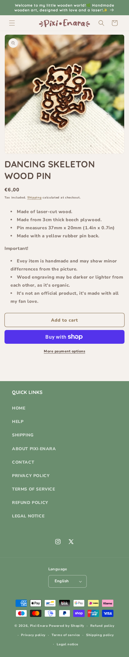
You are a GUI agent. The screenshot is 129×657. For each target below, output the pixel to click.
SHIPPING (23, 435)
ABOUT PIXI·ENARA (34, 449)
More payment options (64, 351)
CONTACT (23, 462)
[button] (12, 23)
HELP (17, 421)
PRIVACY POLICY (31, 476)
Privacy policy (33, 635)
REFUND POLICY (30, 502)
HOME (18, 408)
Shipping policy (100, 635)
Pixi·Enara (39, 626)
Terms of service (66, 635)
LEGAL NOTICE (28, 516)
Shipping (34, 197)
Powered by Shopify (66, 626)
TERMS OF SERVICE (33, 489)
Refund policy (102, 626)
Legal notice (67, 644)
